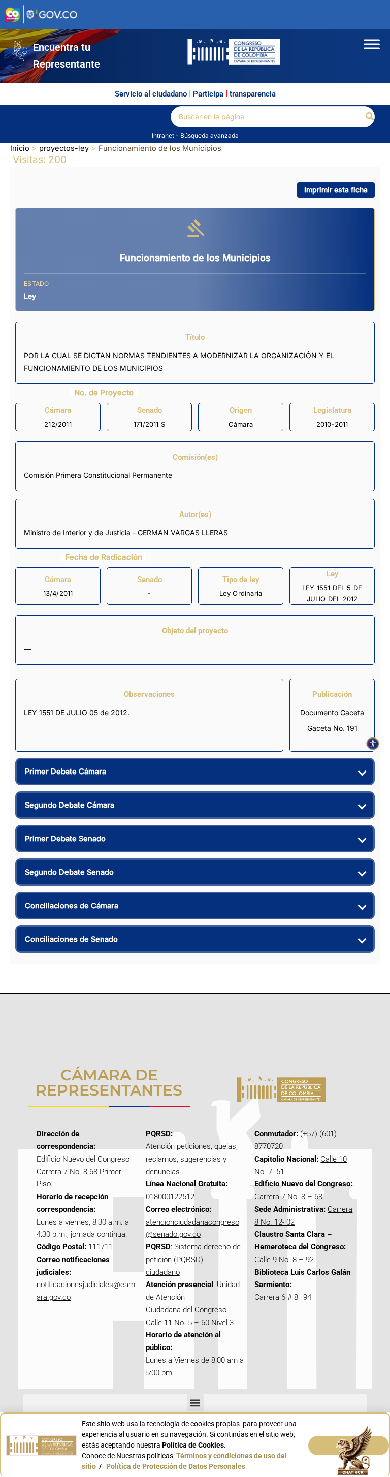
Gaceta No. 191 (332, 728)
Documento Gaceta (332, 712)
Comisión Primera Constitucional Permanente (98, 475)
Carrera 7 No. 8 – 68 (288, 1196)
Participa (208, 94)
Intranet (164, 135)
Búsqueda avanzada (209, 135)
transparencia (253, 94)
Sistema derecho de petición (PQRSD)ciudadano (193, 1259)
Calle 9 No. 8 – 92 (284, 1259)
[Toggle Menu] (372, 44)
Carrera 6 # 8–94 (282, 1297)
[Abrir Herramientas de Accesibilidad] (373, 743)
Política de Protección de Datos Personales (175, 1466)
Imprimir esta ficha (336, 189)
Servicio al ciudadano (151, 94)
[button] (370, 116)
